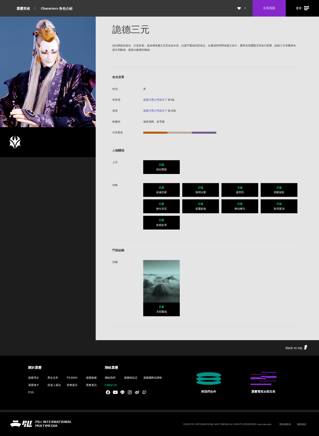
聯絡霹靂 (111, 367)
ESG (31, 392)
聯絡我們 (110, 377)
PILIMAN (72, 377)
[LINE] (122, 392)
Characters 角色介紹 (56, 8)
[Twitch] (144, 392)
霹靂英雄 (23, 8)
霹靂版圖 (91, 377)
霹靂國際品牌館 (152, 377)
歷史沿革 (53, 377)
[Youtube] (115, 392)
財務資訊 (72, 385)
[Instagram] (129, 392)
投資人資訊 (54, 385)
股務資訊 (91, 385)
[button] (302, 8)
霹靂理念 (33, 377)
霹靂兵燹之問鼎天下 (155, 99)
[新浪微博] (137, 392)
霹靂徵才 (33, 385)
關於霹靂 (35, 367)
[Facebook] (108, 392)
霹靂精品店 (130, 377)
